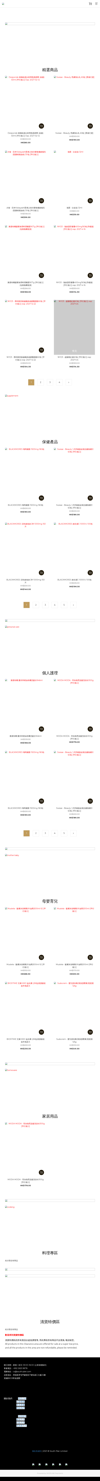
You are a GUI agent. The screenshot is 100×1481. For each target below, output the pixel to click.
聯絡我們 (20, 1408)
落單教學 (22, 1416)
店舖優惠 (20, 1401)
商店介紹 (22, 1398)
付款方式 (20, 1422)
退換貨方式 (21, 1425)
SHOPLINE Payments (54, 1473)
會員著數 (20, 1405)
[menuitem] (31, 382)
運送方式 (20, 1419)
